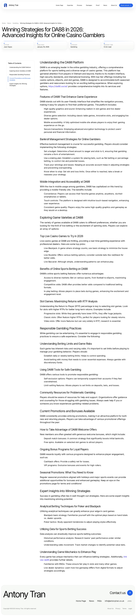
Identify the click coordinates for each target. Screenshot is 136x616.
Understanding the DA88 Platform (20, 67)
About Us (110, 608)
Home (4, 23)
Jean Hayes (8, 47)
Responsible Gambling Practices (19, 74)
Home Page (81, 601)
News (9, 23)
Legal (130, 608)
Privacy (117, 608)
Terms (124, 608)
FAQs (99, 601)
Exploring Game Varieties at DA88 (20, 71)
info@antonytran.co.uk (114, 601)
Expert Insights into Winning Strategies (18, 84)
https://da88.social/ (58, 86)
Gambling (15, 23)
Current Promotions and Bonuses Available (19, 79)
